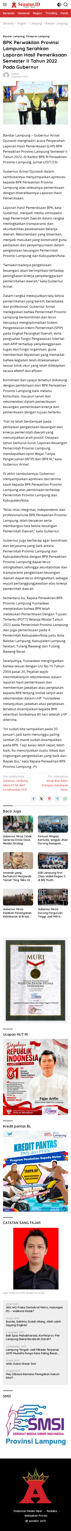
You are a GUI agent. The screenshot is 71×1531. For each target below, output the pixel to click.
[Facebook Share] (33, 799)
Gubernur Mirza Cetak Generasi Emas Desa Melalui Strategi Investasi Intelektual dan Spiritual (17, 840)
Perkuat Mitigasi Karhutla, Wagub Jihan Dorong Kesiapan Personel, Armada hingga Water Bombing (53, 840)
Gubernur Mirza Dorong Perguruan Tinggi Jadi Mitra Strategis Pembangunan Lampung (50, 912)
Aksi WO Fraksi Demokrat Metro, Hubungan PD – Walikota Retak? (34, 1309)
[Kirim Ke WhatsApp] (65, 799)
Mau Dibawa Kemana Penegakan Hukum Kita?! (33, 1375)
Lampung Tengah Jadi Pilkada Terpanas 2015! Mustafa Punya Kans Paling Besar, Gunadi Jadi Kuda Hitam (32, 1351)
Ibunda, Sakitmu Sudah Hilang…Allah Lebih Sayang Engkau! (33, 1323)
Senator (15, 73)
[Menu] (5, 4)
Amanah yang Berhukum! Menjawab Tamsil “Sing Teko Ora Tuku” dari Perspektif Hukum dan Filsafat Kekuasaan (17, 876)
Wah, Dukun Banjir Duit (21, 1364)
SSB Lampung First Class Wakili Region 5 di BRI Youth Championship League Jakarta (52, 876)
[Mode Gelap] (59, 4)
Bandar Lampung (14, 36)
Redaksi (52, 1511)
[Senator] (25, 4)
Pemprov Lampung (38, 36)
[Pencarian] (66, 4)
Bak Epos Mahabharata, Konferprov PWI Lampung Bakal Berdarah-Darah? (33, 1337)
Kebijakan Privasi (36, 1515)
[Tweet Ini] (41, 799)
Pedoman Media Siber (28, 1511)
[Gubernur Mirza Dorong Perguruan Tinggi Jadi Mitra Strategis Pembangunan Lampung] (53, 897)
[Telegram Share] (57, 799)
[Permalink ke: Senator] (6, 75)
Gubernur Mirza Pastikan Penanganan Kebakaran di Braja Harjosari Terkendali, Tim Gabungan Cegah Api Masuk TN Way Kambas (17, 912)
